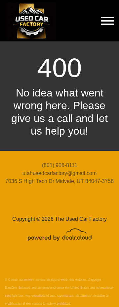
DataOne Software (17, 287)
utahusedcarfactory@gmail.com (59, 173)
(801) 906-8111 (59, 165)
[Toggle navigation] (107, 20)
